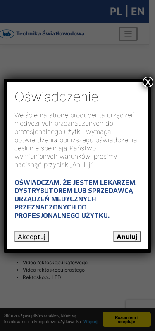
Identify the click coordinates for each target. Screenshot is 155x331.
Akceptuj (31, 236)
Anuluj (127, 236)
